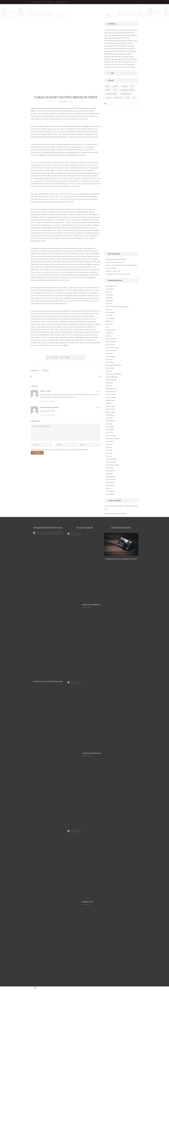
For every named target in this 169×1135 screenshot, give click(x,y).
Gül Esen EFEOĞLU (111, 339)
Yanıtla (98, 391)
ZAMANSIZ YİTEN (87, 902)
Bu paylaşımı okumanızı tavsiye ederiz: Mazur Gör (121, 559)
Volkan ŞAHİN (110, 482)
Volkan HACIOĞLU (111, 479)
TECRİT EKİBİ (109, 468)
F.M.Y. (107, 327)
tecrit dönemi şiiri (126, 94)
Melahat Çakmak (111, 380)
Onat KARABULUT (111, 421)
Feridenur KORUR (111, 330)
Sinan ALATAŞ (112, 268)
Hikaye (108, 90)
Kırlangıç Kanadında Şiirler (113, 365)
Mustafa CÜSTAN (111, 394)
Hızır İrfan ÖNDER (111, 350)
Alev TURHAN (110, 289)
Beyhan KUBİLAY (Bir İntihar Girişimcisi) (117, 306)
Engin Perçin (109, 321)
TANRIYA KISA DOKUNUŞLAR (91, 753)
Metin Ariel (109, 386)
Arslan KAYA (109, 295)
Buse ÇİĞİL (109, 315)
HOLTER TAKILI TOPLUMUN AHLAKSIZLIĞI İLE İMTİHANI (121, 265)
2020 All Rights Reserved (127, 988)
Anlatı (107, 86)
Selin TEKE (109, 450)
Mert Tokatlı (109, 383)
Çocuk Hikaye (119, 97)
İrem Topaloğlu (110, 356)
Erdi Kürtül (109, 324)
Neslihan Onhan (111, 406)
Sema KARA (109, 453)
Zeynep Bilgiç (110, 494)
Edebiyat (124, 86)
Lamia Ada (109, 371)
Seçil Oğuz (109, 444)
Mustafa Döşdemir (111, 397)
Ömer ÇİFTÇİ (109, 418)
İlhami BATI (109, 353)
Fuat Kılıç (108, 336)
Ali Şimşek (109, 292)
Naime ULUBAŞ (110, 400)
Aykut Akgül (109, 298)
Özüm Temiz (109, 432)
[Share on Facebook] (71, 357)
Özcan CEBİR (109, 430)
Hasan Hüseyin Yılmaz (112, 347)
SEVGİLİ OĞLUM (110, 262)
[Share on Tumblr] (80, 357)
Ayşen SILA (109, 303)
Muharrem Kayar (111, 391)
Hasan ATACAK (110, 345)
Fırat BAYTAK (109, 333)
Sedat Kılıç (109, 447)
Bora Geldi (109, 309)
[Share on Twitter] (74, 357)
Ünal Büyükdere (110, 476)
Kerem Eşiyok (63, 101)
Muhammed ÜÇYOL (111, 389)
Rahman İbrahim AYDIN (113, 438)
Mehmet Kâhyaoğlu (111, 377)
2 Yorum (54, 357)
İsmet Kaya (109, 359)
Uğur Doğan (109, 474)
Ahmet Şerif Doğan (111, 286)
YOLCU (108, 488)
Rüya (115, 90)
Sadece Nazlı (110, 441)
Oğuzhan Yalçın (110, 412)
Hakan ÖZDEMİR (111, 342)
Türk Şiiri (108, 97)
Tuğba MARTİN (110, 471)
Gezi (132, 86)
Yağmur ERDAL (110, 485)
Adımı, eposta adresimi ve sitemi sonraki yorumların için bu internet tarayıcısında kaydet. (60, 450)
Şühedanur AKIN (111, 462)
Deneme (45, 370)
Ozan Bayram (110, 427)
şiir (134, 97)
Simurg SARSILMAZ (111, 459)
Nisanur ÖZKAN (110, 409)
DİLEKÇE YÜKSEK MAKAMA (90, 605)
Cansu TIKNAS (110, 318)
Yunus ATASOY (110, 491)
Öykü (128, 97)
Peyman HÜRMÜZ (111, 435)
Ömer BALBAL (110, 415)
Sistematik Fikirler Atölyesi (48, 988)
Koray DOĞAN (110, 368)
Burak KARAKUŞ (110, 312)
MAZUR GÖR (109, 259)
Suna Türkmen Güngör (112, 465)
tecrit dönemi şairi (111, 94)
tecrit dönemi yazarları (127, 90)
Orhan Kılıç (109, 424)
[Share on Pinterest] (82, 357)
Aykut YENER (109, 301)
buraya (120, 513)
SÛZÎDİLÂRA (109, 274)
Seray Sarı (109, 456)
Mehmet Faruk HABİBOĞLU (114, 374)
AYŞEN (108, 271)
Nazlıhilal (108, 403)
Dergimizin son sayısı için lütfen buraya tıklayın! (48, 681)
